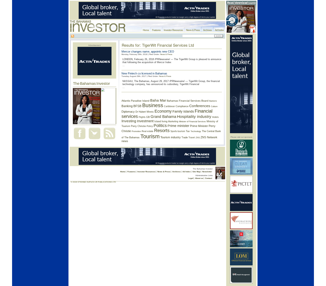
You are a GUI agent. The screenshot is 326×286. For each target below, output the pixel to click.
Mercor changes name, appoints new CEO (147, 51)
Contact (208, 178)
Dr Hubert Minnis (144, 111)
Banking (127, 106)
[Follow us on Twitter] (94, 139)
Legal (190, 178)
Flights (142, 117)
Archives (207, 30)
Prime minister (178, 126)
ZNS (198, 137)
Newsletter (207, 172)
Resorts (162, 130)
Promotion (136, 131)
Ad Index (219, 30)
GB (148, 117)
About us (199, 178)
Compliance (182, 106)
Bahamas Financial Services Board (187, 100)
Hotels (215, 117)
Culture (214, 106)
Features (156, 30)
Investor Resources (173, 30)
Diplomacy (128, 111)
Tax (188, 131)
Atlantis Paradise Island (135, 100)
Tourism (150, 136)
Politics (160, 125)
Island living (160, 121)
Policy (150, 126)
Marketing (173, 121)
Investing (128, 121)
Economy (163, 111)
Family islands (183, 111)
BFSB (137, 106)
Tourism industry (170, 137)
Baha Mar (158, 100)
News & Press (193, 30)
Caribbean (169, 106)
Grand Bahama (163, 116)
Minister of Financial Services (192, 121)
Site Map (196, 172)
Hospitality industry (194, 116)
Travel (191, 137)
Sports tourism (177, 131)
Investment (145, 121)
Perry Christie (138, 126)
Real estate (147, 131)
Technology (196, 131)
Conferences (199, 106)
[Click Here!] (241, 156)
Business (152, 105)
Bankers (213, 101)
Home (146, 30)
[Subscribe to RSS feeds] (109, 139)
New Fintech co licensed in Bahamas (144, 73)
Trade (184, 137)
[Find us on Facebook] (79, 139)
